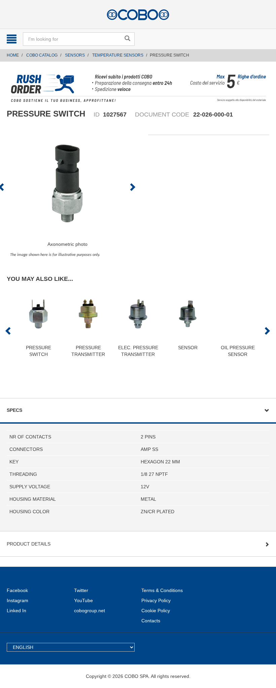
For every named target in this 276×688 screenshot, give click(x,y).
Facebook (17, 590)
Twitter (81, 590)
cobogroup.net (89, 610)
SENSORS (75, 55)
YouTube (83, 600)
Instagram (17, 600)
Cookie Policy (155, 610)
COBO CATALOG (42, 55)
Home (13, 55)
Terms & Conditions (162, 590)
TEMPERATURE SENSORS (117, 55)
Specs (14, 410)
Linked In (16, 610)
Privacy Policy (156, 600)
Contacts (150, 620)
